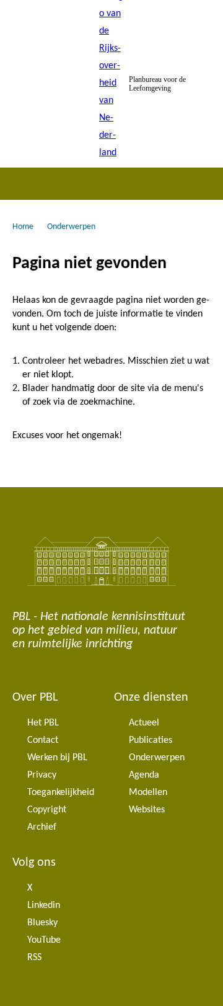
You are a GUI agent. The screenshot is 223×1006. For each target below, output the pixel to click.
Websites (147, 810)
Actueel (144, 723)
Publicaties (150, 740)
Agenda (144, 775)
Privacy (41, 775)
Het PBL (43, 723)
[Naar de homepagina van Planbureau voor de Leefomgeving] (111, 84)
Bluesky (42, 923)
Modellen (148, 792)
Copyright (46, 810)
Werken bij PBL (57, 758)
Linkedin (43, 905)
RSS (34, 958)
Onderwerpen (157, 758)
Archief (41, 827)
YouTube (44, 940)
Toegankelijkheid (60, 792)
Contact (42, 740)
